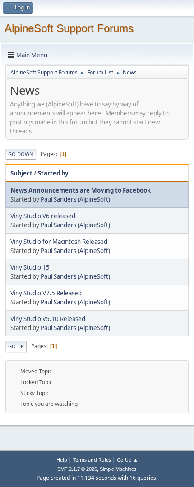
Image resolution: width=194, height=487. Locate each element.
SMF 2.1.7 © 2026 (77, 469)
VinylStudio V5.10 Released (47, 319)
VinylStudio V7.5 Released (46, 293)
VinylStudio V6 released (42, 216)
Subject (21, 173)
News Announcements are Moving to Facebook (80, 190)
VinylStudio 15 (30, 267)
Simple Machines (118, 469)
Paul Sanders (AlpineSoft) (75, 199)
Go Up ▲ (127, 459)
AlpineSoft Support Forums (69, 28)
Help (61, 459)
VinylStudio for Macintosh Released (58, 242)
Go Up (16, 346)
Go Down (20, 154)
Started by (53, 173)
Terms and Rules (92, 459)
